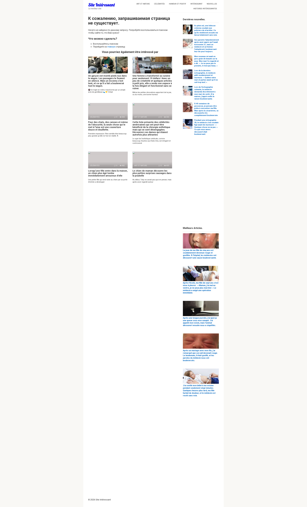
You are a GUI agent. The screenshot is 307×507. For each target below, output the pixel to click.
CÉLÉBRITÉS (159, 4)
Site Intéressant (101, 4)
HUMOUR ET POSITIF (177, 4)
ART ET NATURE (143, 4)
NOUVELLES (212, 4)
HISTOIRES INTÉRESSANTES (205, 9)
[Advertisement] (201, 182)
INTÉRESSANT (196, 4)
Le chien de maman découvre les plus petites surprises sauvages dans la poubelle (152, 173)
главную (111, 46)
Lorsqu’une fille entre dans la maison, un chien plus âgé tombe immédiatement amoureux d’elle (108, 173)
